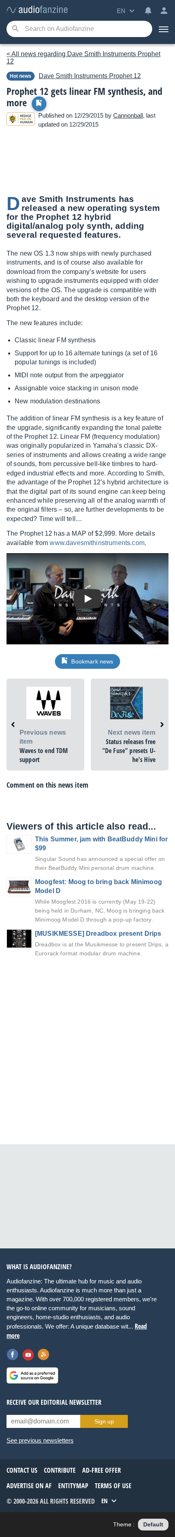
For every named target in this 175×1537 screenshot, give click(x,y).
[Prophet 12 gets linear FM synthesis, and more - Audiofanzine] (37, 10)
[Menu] (163, 29)
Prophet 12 (90, 75)
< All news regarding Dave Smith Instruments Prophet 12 (83, 57)
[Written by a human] (21, 120)
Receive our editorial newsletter (54, 1402)
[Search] (15, 29)
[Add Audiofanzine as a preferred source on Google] (32, 1375)
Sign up (104, 1421)
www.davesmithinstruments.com (97, 542)
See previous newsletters (40, 1440)
